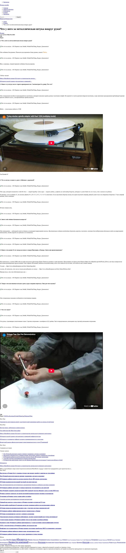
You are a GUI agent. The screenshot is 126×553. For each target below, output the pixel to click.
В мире (5, 12)
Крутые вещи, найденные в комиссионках (12, 427)
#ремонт (74, 542)
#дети (68, 539)
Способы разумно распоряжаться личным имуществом (19, 458)
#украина (2, 544)
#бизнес (30, 540)
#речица (79, 542)
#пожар (31, 542)
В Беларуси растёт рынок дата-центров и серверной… (16, 81)
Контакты (6, 2)
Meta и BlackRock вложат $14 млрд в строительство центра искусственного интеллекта (25, 466)
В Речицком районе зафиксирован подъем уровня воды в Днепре (20, 511)
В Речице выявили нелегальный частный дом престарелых (18, 482)
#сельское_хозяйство (94, 542)
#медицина (117, 539)
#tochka (9, 540)
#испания (100, 539)
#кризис (113, 539)
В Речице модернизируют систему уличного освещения (17, 514)
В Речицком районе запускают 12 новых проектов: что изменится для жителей (24, 487)
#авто (14, 540)
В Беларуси (6, 11)
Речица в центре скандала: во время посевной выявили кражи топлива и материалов (26, 493)
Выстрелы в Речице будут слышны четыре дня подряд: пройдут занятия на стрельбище (28, 455)
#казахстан (105, 539)
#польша (42, 542)
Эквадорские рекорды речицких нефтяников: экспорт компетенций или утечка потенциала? (29, 517)
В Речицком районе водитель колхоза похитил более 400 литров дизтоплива (25, 457)
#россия (85, 542)
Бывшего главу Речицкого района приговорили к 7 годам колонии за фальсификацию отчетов (29, 522)
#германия (42, 540)
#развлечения (63, 542)
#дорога (78, 539)
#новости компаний (18, 542)
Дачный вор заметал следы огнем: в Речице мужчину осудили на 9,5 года (22, 502)
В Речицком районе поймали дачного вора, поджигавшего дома (19, 531)
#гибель (48, 539)
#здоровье (94, 540)
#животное (88, 539)
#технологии (121, 542)
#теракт (115, 542)
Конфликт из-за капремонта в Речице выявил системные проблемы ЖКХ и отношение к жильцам (30, 528)
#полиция (35, 542)
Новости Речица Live (6, 18)
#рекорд (70, 542)
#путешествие (50, 542)
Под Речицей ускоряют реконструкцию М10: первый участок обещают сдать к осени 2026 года (29, 490)
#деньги (64, 539)
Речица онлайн (4, 5)
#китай (109, 540)
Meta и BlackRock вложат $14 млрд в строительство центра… (18, 78)
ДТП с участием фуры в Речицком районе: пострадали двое (18, 525)
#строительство (105, 542)
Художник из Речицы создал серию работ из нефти (15, 496)
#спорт (100, 542)
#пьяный (57, 542)
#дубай (83, 539)
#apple (1, 539)
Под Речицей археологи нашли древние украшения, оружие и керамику (24, 454)
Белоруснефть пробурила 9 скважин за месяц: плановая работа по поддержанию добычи (27, 505)
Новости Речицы (8, 9)
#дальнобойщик (55, 539)
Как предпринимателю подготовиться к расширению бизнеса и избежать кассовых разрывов (27, 485)
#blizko (4, 539)
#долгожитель (73, 539)
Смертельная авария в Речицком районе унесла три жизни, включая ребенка (24, 519)
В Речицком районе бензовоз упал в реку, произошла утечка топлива (21, 534)
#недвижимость (4, 542)
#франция (10, 544)
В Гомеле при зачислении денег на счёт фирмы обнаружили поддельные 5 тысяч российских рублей (32, 460)
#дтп (81, 539)
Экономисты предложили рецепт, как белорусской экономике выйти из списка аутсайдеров (27, 422)
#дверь (60, 539)
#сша (111, 542)
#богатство (36, 539)
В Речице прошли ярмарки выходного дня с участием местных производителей (24, 508)
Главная (5, 8)
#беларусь (21, 539)
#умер (5, 544)
